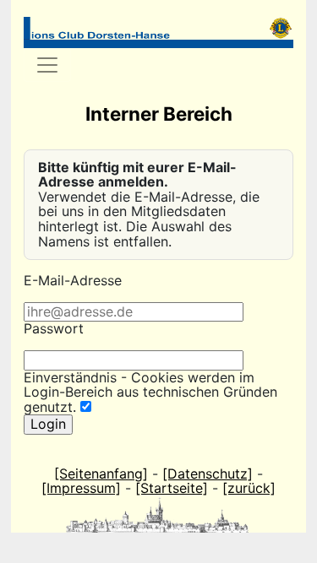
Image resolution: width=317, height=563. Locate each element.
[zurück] (249, 487)
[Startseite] (171, 487)
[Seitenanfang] (101, 473)
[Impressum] (81, 487)
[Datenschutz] (207, 473)
